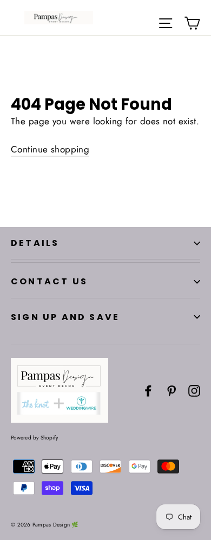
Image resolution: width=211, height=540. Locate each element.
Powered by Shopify (34, 438)
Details (35, 243)
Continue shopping (50, 149)
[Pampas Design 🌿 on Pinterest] (171, 390)
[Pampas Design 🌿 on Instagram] (194, 390)
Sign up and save (65, 317)
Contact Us (49, 281)
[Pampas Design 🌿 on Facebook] (148, 390)
